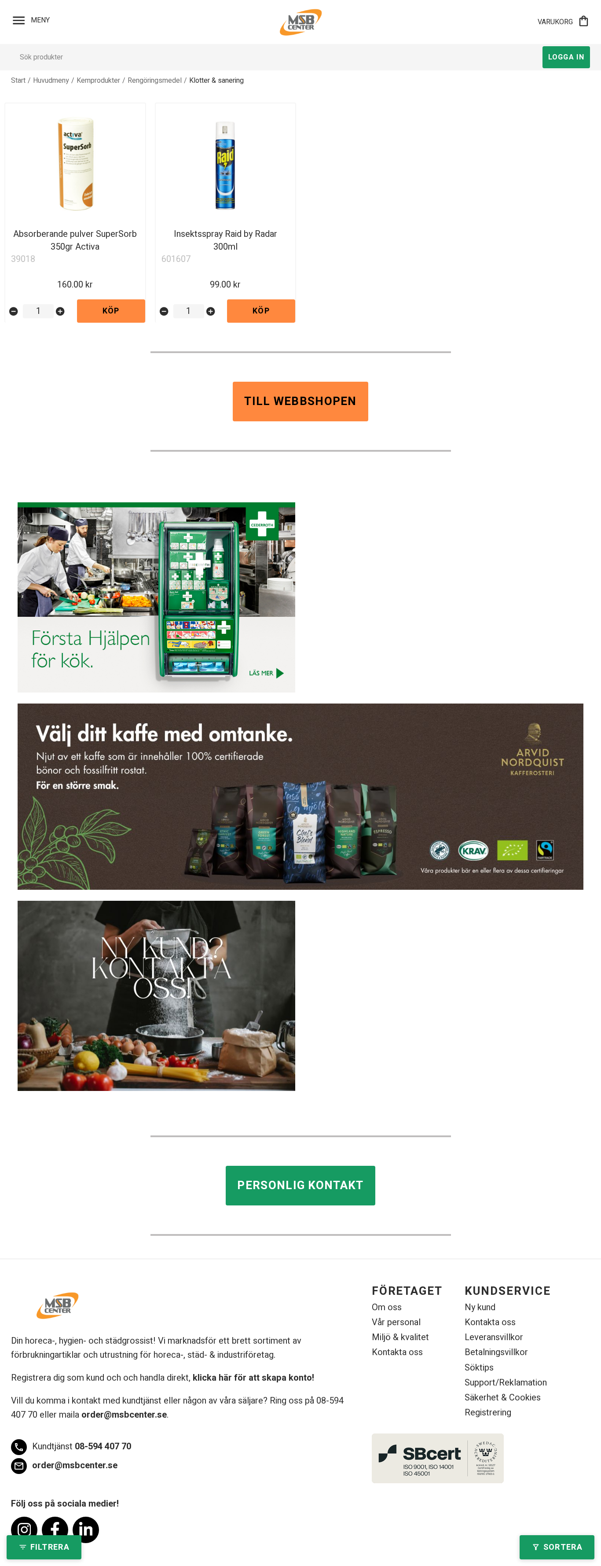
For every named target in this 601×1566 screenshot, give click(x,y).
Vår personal (396, 1322)
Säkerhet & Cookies (503, 1397)
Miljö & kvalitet (400, 1337)
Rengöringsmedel (155, 80)
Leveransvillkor (494, 1337)
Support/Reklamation (506, 1382)
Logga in (566, 57)
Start (18, 80)
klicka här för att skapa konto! (253, 1377)
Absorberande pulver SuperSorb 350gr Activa (75, 240)
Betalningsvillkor (496, 1352)
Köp (111, 311)
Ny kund (480, 1307)
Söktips (479, 1367)
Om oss (387, 1307)
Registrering (488, 1412)
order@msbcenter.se (124, 1414)
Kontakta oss (397, 1352)
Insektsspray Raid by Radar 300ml (225, 240)
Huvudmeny (51, 80)
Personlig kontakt (300, 1185)
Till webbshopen (300, 401)
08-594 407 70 (72, 1446)
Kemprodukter (98, 80)
